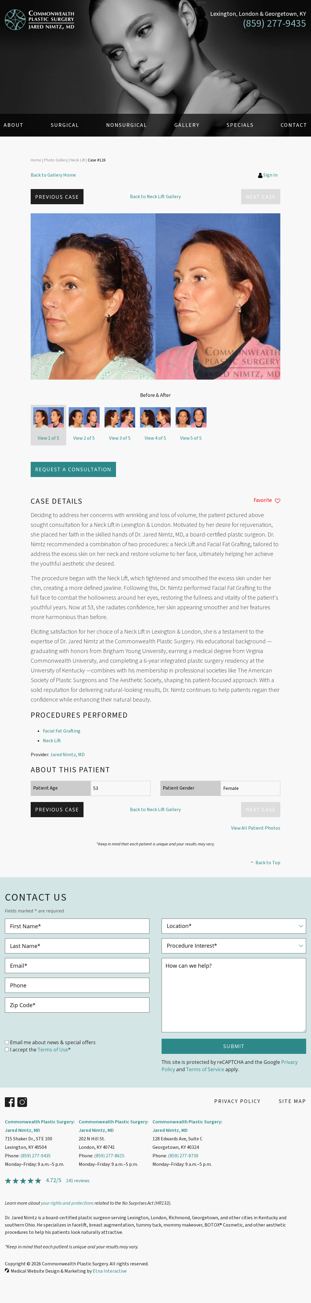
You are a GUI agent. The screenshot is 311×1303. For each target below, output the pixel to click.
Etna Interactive (110, 1271)
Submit (233, 1046)
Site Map (292, 1101)
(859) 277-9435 (35, 1155)
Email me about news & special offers (53, 1042)
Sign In (270, 175)
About (14, 125)
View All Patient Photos (255, 828)
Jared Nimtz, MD (67, 754)
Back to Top (267, 862)
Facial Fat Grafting (61, 731)
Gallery (187, 125)
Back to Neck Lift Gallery (155, 196)
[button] (57, 196)
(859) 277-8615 (109, 1155)
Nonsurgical (126, 125)
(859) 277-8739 (183, 1155)
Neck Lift (52, 740)
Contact (294, 125)
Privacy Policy (237, 1101)
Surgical (65, 125)
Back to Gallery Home (53, 175)
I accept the (23, 1049)
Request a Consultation (73, 469)
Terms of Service (205, 1069)
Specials (240, 125)
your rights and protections (67, 1203)
